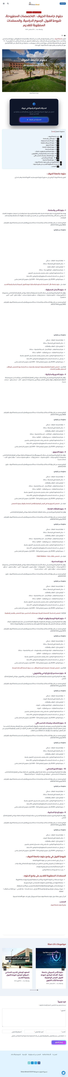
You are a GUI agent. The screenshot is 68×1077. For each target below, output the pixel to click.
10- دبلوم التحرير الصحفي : (50, 158)
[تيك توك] (29, 1063)
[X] (35, 1063)
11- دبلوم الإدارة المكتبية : (50, 160)
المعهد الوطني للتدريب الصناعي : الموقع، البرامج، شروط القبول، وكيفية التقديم (17, 975)
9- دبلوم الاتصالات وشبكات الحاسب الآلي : (46, 156)
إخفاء (53, 132)
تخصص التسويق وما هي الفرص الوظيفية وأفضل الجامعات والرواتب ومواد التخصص (35, 504)
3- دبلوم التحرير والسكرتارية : (49, 143)
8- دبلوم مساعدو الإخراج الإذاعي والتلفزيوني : (45, 154)
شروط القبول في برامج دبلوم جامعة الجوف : (47, 162)
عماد (37, 29)
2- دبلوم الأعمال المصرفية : (50, 141)
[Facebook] (39, 1063)
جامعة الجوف (59, 39)
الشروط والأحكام (16, 1055)
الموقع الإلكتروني (16, 1032)
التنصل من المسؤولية (34, 1055)
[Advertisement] (34, 193)
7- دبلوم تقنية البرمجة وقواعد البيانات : (47, 152)
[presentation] (51, 958)
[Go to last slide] (63, 968)
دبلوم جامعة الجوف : (54, 137)
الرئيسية (24, 1055)
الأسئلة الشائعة (46, 1055)
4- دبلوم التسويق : (52, 145)
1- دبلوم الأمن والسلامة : (51, 139)
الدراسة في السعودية (37, 12)
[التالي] (5, 968)
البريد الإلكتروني (38, 1032)
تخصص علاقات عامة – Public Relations (48, 556)
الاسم (63, 1032)
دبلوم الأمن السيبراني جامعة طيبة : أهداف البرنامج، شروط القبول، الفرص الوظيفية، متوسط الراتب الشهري (52, 976)
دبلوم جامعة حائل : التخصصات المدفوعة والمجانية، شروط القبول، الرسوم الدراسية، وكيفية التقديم (32, 284)
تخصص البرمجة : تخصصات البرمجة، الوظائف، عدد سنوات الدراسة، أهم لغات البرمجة (36, 668)
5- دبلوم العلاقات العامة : (50, 147)
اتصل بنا (55, 1055)
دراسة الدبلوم (29, 12)
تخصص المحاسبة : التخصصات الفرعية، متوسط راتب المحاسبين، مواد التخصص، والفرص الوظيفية (32, 613)
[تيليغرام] (32, 1063)
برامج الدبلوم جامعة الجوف (58, 905)
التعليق (62, 1011)
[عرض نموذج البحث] (7, 3)
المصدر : (55, 166)
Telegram (62, 3)
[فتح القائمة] (3, 3)
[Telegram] (63, 1073)
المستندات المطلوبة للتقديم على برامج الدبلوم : (47, 164)
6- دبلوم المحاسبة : (52, 149)
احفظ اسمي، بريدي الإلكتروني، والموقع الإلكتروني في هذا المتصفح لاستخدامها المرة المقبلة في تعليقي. (37, 1036)
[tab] (37, 990)
